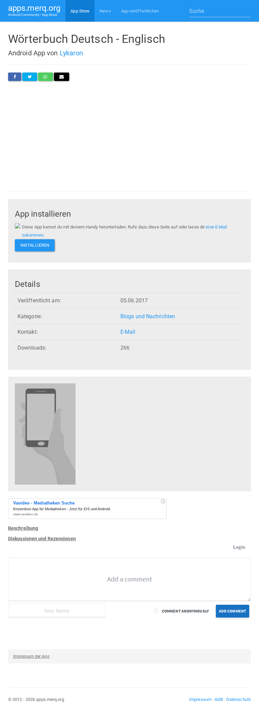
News (105, 10)
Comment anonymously (185, 611)
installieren (34, 245)
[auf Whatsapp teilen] (45, 77)
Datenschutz (238, 699)
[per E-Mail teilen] (61, 77)
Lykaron (71, 53)
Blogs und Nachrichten (147, 316)
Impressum (200, 699)
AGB (218, 699)
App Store (79, 10)
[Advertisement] (129, 136)
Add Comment (232, 611)
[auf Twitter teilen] (29, 77)
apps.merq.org (34, 10)
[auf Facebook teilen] (14, 77)
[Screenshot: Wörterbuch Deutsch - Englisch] (45, 433)
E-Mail (128, 332)
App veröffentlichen (140, 10)
